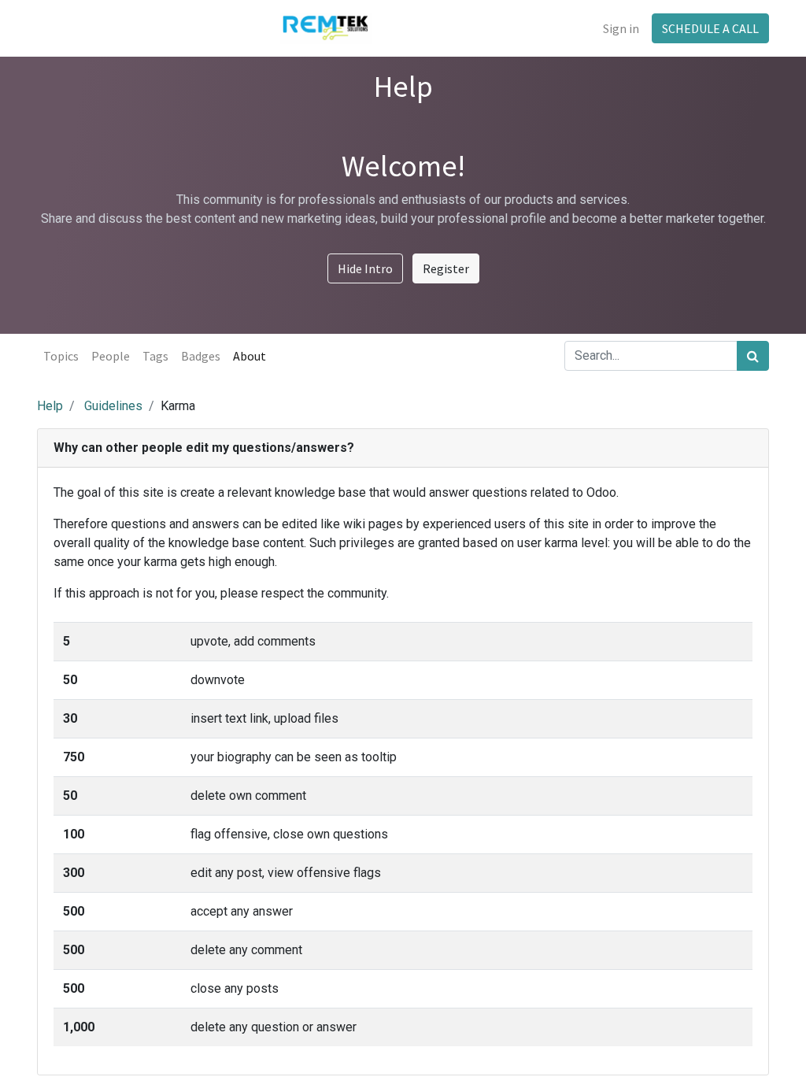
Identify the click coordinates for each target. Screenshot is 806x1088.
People (110, 356)
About (249, 356)
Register (446, 268)
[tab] (403, 448)
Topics (61, 356)
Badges (200, 356)
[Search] (753, 356)
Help (50, 405)
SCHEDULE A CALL (710, 28)
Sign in (621, 28)
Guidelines (113, 405)
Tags (155, 356)
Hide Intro (365, 268)
